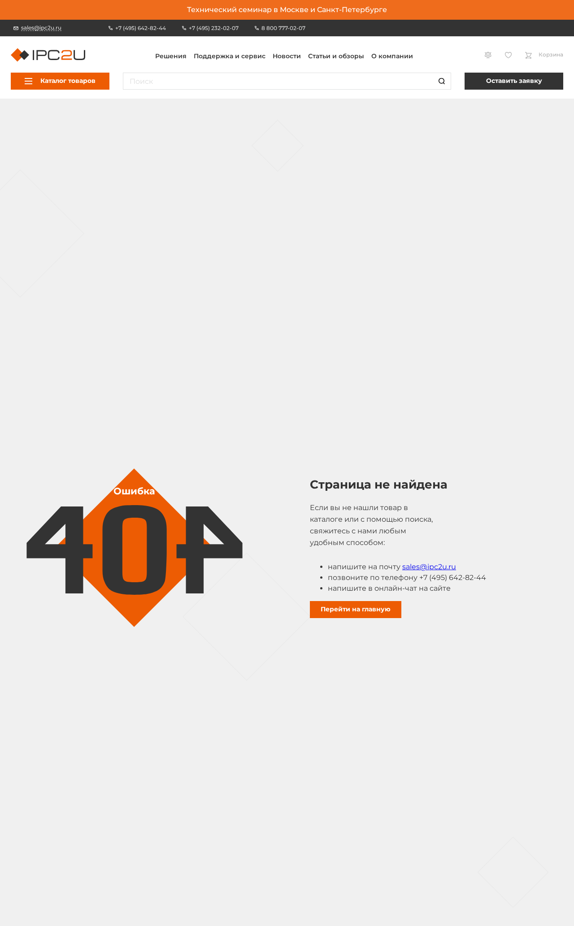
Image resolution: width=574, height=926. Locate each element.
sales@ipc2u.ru (429, 567)
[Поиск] (442, 81)
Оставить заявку (514, 81)
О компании (392, 56)
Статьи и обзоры (336, 56)
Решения (171, 56)
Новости (287, 56)
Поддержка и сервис (229, 56)
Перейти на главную (356, 609)
